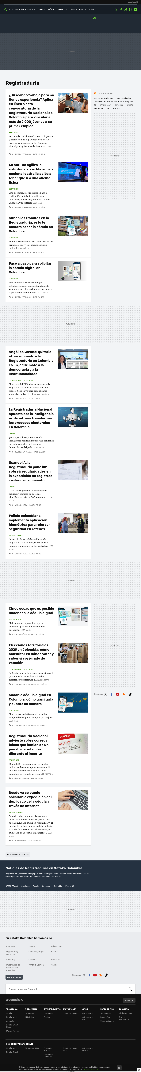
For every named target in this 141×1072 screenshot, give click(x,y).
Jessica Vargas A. (23, 451)
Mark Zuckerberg (124, 98)
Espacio (62, 9)
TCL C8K (116, 108)
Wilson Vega (21, 398)
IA (108, 108)
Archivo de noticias (19, 854)
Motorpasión (87, 1013)
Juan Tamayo (21, 840)
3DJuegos (29, 1013)
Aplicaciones (16, 535)
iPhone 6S (69, 886)
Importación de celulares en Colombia (13, 967)
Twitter (116, 9)
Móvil (51, 9)
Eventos (54, 951)
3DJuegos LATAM (32, 1048)
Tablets (36, 886)
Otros (12, 433)
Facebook (121, 9)
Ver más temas (14, 977)
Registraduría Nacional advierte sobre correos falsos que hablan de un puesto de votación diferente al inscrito (29, 744)
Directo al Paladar (70, 1013)
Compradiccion (107, 1021)
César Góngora (23, 634)
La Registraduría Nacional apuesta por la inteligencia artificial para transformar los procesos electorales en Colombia (31, 418)
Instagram (130, 9)
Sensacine (48, 1013)
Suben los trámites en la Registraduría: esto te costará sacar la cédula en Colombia (31, 224)
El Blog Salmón (125, 1013)
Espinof (47, 1017)
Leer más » (38, 202)
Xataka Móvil (11, 1017)
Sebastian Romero (24, 684)
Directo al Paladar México (70, 1049)
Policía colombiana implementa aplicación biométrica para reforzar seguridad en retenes (29, 522)
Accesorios (15, 619)
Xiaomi (54, 964)
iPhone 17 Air (105, 104)
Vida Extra (29, 1017)
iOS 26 (116, 101)
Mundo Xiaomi (12, 1030)
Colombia (58, 886)
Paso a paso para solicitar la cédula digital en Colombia (30, 268)
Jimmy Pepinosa (23, 154)
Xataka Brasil (12, 1052)
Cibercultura (78, 9)
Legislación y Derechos (21, 380)
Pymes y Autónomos (124, 1018)
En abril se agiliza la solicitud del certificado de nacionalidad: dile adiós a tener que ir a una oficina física (31, 173)
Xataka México (12, 1048)
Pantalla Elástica (36, 964)
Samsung (119, 104)
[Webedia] (134, 2)
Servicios (14, 132)
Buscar (130, 989)
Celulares (25, 886)
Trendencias (105, 1013)
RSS (124, 694)
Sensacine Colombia (48, 1055)
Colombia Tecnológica (22, 9)
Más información (91, 1069)
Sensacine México (48, 1049)
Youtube (135, 9)
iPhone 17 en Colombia (103, 98)
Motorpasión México (87, 1049)
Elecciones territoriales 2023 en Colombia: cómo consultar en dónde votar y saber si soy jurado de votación (31, 653)
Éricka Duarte (22, 778)
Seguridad (14, 760)
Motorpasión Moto (87, 1018)
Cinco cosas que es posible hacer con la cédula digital (31, 610)
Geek (91, 9)
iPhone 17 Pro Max (102, 101)
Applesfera (11, 1021)
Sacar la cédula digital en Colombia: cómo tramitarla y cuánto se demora (31, 699)
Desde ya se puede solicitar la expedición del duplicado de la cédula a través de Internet (30, 799)
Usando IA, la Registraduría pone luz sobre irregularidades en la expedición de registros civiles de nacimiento (30, 471)
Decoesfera (105, 1017)
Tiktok (126, 9)
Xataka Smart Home (12, 1025)
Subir (127, 1000)
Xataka (9, 1013)
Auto (41, 9)
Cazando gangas (36, 951)
